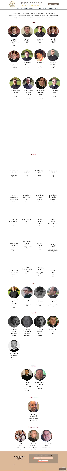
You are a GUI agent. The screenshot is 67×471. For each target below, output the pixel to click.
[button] (24, 8)
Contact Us (44, 470)
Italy (28, 18)
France (24, 18)
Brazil (15, 18)
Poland (31, 18)
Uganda (35, 18)
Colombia (20, 18)
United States (41, 18)
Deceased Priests (49, 18)
